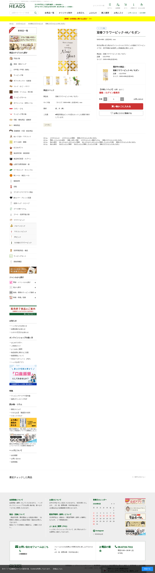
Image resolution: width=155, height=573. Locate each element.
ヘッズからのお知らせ (19, 326)
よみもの (93, 13)
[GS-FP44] (48, 80)
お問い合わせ (132, 13)
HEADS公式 (99, 534)
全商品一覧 (49, 13)
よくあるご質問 (16, 349)
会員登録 (118, 8)
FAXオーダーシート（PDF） (21, 359)
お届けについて (55, 500)
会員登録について (16, 500)
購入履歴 (105, 13)
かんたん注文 (141, 8)
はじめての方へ (16, 342)
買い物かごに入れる (121, 106)
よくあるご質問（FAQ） (58, 526)
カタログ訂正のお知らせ (20, 332)
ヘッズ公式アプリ (17, 362)
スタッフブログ (16, 416)
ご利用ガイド (133, 8)
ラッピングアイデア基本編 (20, 396)
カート (125, 8)
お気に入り (118, 13)
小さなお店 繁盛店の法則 (20, 412)
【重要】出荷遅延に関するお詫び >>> (77, 19)
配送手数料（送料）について (60, 514)
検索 (35, 13)
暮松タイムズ (16, 409)
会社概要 (143, 13)
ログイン (110, 8)
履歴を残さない (140, 477)
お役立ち (81, 13)
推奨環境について (17, 356)
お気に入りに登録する (123, 113)
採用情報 (14, 462)
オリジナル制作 (65, 13)
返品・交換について (17, 514)
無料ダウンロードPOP (19, 399)
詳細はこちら (58, 569)
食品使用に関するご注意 (20, 352)
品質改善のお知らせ (18, 329)
